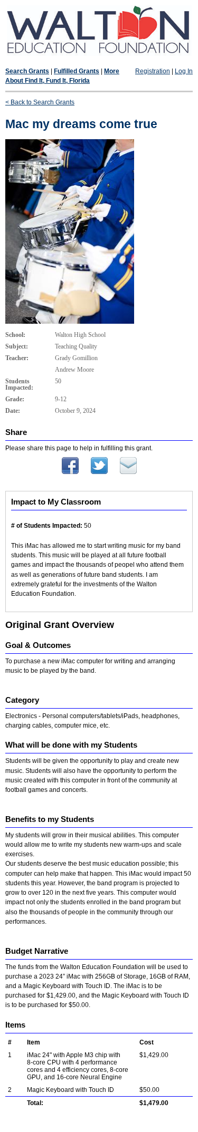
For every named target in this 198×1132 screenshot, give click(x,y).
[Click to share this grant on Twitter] (99, 472)
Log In (184, 71)
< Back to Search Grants (39, 102)
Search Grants (27, 71)
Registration (152, 71)
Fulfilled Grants (76, 71)
